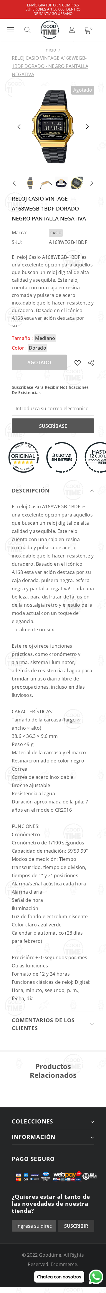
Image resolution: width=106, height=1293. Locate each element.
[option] (53, 127)
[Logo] (49, 29)
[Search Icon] (33, 30)
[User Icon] (72, 30)
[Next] (87, 126)
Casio (55, 232)
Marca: (19, 232)
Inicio (50, 50)
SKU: (17, 242)
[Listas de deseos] (77, 362)
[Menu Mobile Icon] (10, 29)
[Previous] (19, 126)
